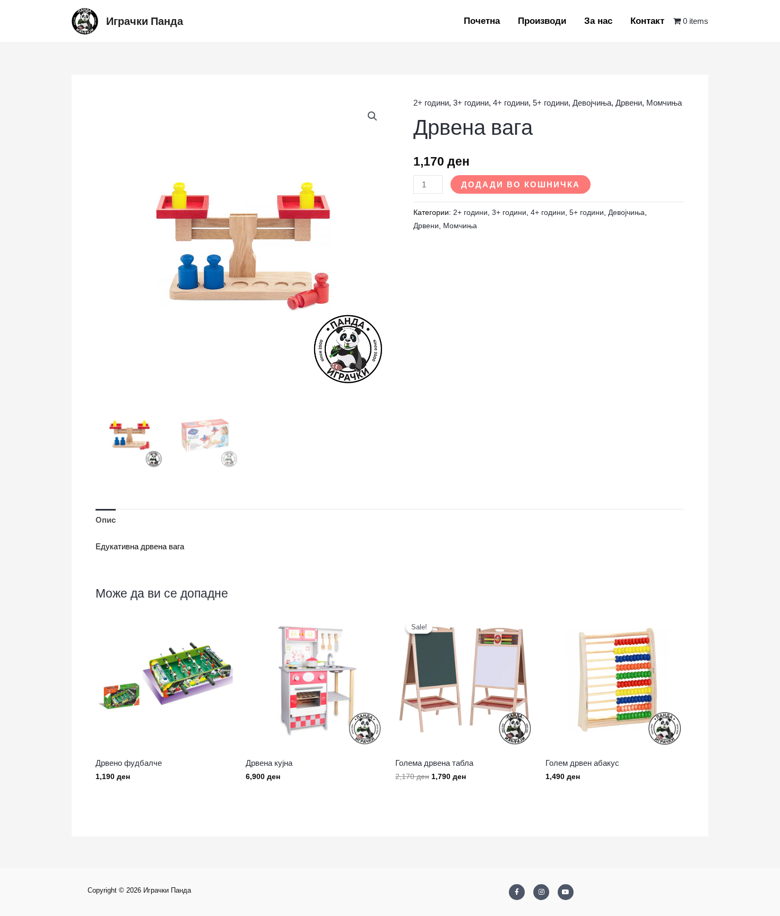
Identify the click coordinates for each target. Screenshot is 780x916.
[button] (372, 116)
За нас (598, 21)
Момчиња (664, 102)
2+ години (431, 102)
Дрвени (629, 102)
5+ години (550, 102)
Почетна (482, 21)
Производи (542, 21)
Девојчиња (592, 102)
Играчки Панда (144, 21)
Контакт (647, 21)
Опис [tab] (106, 519)
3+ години (471, 102)
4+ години (510, 102)
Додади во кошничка (520, 184)
